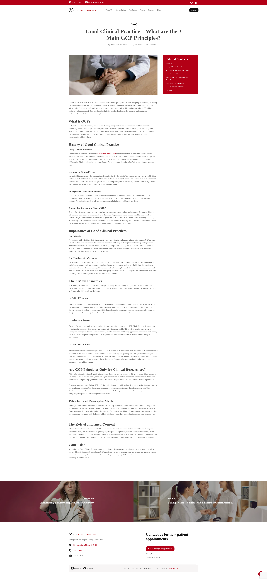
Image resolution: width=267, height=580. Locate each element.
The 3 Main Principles (172, 74)
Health (134, 24)
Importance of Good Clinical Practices (177, 70)
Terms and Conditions (153, 557)
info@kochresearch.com (96, 2)
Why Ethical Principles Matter (175, 83)
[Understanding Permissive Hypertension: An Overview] (67, 501)
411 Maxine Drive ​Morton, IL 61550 (85, 545)
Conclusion (169, 90)
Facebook (89, 568)
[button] (160, 548)
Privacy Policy (150, 554)
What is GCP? (170, 63)
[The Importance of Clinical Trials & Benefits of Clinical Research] (200, 501)
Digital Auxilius (173, 568)
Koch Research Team (119, 45)
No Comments (151, 45)
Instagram (77, 568)
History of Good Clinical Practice (176, 67)
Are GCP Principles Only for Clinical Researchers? (177, 79)
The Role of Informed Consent (175, 87)
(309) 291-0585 (77, 2)
